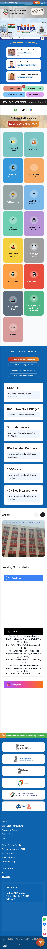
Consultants (33, 305)
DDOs (4, 838)
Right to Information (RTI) (13, 849)
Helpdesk (6, 876)
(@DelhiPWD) (22, 645)
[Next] (42, 514)
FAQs (4, 872)
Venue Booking (34, 94)
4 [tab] (26, 37)
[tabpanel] (23, 29)
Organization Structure (12, 826)
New (31, 203)
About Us (6, 821)
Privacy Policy (8, 853)
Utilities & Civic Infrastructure (23, 370)
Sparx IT (6, 946)
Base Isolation (8, 857)
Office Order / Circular (12, 845)
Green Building (8, 861)
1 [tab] (19, 37)
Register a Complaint (14, 94)
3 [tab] (24, 37)
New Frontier (8, 868)
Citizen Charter (9, 834)
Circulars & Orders (13, 88)
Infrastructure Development (23, 359)
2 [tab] (22, 37)
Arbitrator (34, 310)
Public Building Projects (23, 365)
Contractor (33, 308)
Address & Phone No (11, 830)
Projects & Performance (23, 376)
